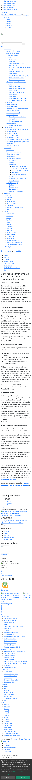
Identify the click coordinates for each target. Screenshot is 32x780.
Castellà (9, 21)
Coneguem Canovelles (11, 680)
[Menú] (2, 47)
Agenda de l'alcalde (10, 620)
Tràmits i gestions (9, 657)
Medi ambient (8, 729)
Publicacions (8, 540)
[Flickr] (11, 15)
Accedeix (4, 555)
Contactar (4, 13)
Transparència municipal (12, 647)
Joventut (6, 721)
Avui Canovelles (9, 264)
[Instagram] (25, 15)
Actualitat (8, 251)
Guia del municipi (9, 682)
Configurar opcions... (7, 774)
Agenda (6, 260)
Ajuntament (5, 616)
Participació (7, 705)
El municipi (4, 670)
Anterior (3, 575)
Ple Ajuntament (9, 538)
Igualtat (6, 711)
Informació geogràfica (11, 674)
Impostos (7, 666)
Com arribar (8, 672)
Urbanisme (7, 727)
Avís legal (7, 750)
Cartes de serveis (9, 653)
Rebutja (8, 777)
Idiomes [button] (6, 17)
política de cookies (17, 771)
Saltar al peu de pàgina (10, 9)
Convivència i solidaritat (11, 734)
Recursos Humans (10, 643)
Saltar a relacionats (9, 7)
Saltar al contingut (9, 3)
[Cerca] (23, 44)
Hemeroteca (8, 266)
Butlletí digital (8, 262)
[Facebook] (5, 15)
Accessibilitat (8, 752)
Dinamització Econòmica (12, 736)
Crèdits (6, 743)
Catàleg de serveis (9, 655)
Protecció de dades (10, 748)
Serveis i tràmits (6, 649)
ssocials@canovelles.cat (8, 480)
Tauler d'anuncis (9, 635)
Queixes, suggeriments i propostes (15, 663)
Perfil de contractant (10, 641)
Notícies (18, 251)
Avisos (6, 255)
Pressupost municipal (11, 633)
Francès (9, 27)
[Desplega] (12, 251)
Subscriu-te (4, 590)
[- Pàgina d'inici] (11, 38)
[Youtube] (17, 15)
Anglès (8, 23)
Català (8, 19)
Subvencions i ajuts (10, 659)
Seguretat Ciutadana (10, 731)
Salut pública (8, 725)
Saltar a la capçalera (9, 1)
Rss (5, 270)
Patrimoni (7, 707)
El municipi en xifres (10, 676)
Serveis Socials (8, 723)
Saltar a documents (9, 5)
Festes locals (8, 678)
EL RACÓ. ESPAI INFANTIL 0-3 (16, 596)
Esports (6, 715)
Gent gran (7, 717)
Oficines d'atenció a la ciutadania (14, 651)
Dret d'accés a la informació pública (15, 661)
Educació (7, 713)
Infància (6, 719)
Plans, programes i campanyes (14, 626)
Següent (9, 575)
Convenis (7, 630)
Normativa (7, 628)
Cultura (6, 709)
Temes (3, 703)
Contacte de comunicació (12, 268)
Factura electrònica (10, 668)
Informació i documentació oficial (14, 637)
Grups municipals (9, 622)
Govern (6, 624)
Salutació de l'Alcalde (10, 618)
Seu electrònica (9, 645)
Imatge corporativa (10, 639)
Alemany (9, 25)
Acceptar (23, 777)
